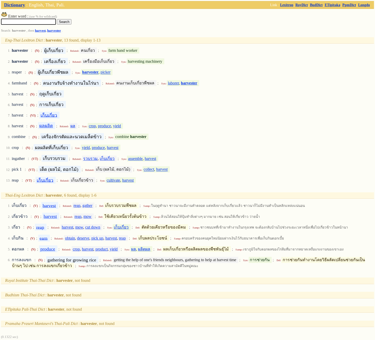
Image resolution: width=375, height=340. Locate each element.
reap (76, 205)
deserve (83, 238)
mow (87, 216)
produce (104, 126)
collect (149, 169)
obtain (70, 238)
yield (117, 126)
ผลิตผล (144, 249)
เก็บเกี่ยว (49, 115)
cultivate (113, 180)
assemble (135, 158)
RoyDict (301, 5)
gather (87, 205)
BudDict (316, 5)
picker (105, 72)
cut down (92, 227)
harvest (40, 30)
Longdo (364, 5)
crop (92, 126)
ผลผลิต (46, 125)
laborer (173, 83)
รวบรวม (90, 158)
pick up (97, 238)
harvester (54, 30)
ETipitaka (332, 5)
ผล (72, 126)
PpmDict (349, 5)
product (101, 249)
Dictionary (14, 4)
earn (43, 238)
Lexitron (286, 5)
